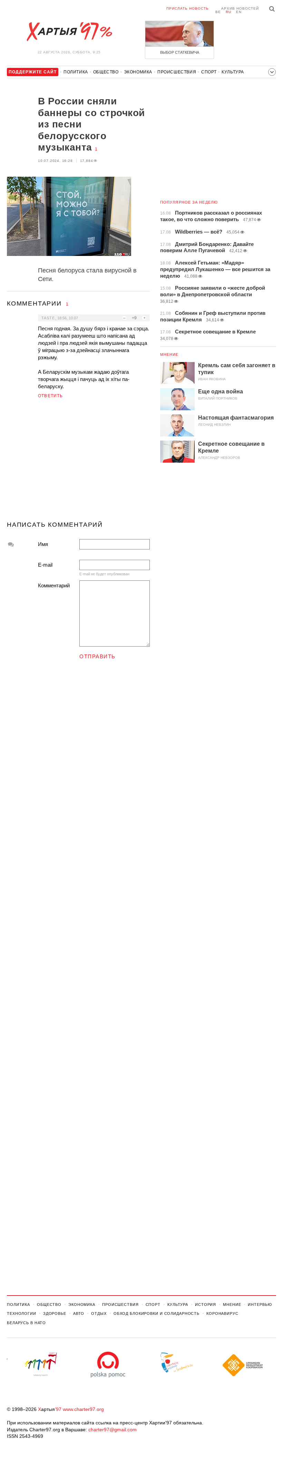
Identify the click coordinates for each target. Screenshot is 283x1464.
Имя (43, 544)
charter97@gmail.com (112, 1429)
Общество (106, 72)
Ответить (50, 395)
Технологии (21, 1313)
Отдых (98, 1313)
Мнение (169, 354)
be (218, 12)
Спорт (208, 72)
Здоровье (54, 1313)
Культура (233, 72)
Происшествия (176, 72)
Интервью (260, 1304)
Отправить (97, 656)
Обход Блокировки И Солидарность (156, 1313)
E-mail (45, 565)
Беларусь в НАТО (26, 1323)
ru (228, 12)
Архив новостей (240, 8)
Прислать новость (187, 8)
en (239, 12)
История (205, 1304)
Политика (76, 72)
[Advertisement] (78, 462)
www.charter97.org (83, 1409)
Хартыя (69, 32)
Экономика (138, 72)
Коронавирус (222, 1313)
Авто (79, 1313)
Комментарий (54, 585)
